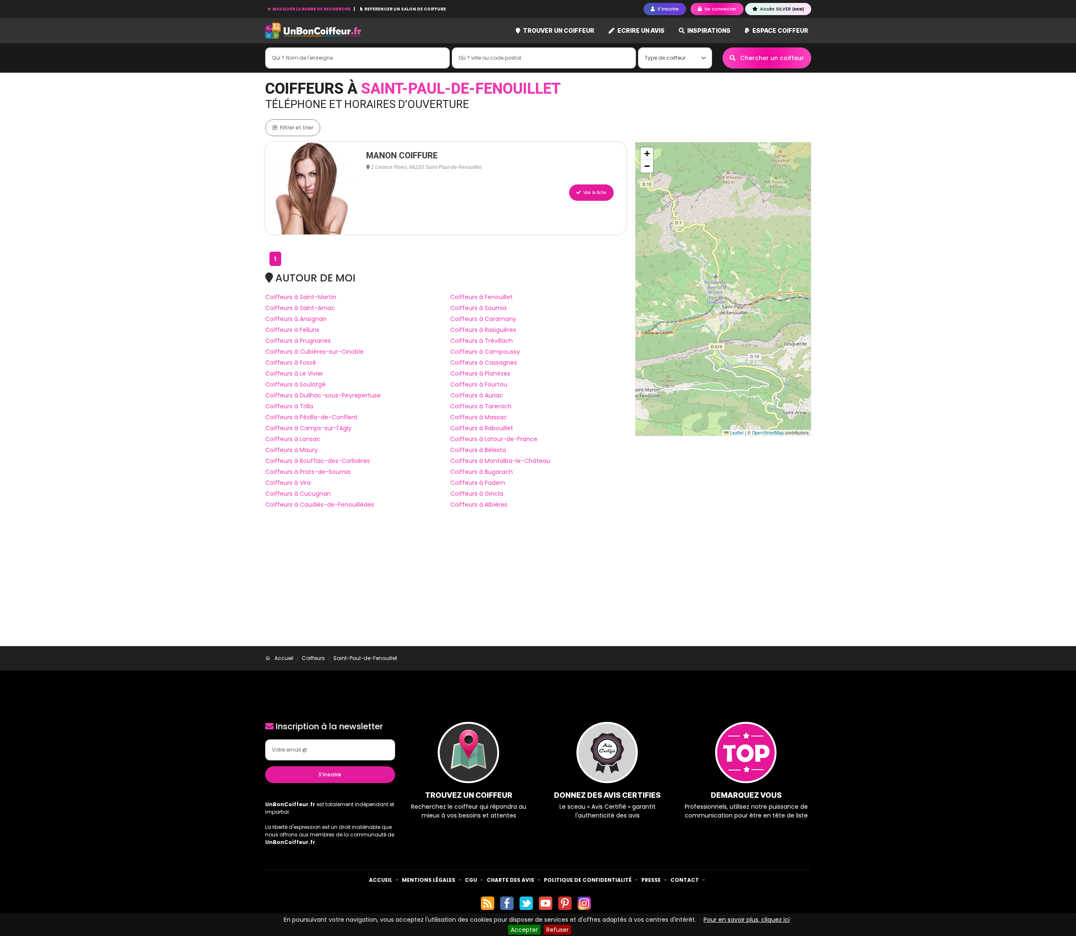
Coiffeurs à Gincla (476, 493)
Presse (651, 879)
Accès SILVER (781, 8)
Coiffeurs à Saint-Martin (300, 297)
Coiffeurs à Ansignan (296, 319)
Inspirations (708, 30)
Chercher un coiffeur (771, 58)
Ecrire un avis (640, 30)
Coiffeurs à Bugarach (481, 472)
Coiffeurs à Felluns (292, 330)
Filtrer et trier (296, 127)
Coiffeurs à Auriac (476, 395)
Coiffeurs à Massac (478, 417)
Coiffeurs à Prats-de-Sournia (308, 472)
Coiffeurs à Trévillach (481, 341)
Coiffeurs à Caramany (483, 319)
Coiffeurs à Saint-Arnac (300, 308)
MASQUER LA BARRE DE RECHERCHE (311, 9)
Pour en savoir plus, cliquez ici (747, 919)
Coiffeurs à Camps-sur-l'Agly (308, 428)
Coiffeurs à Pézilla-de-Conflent (311, 417)
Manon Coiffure (402, 155)
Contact (684, 879)
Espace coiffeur (779, 30)
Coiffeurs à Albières (478, 504)
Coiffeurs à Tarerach (481, 406)
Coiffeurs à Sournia (478, 308)
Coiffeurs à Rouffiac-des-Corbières (317, 461)
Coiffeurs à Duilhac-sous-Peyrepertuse (323, 395)
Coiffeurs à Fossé (290, 362)
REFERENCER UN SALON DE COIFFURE (405, 9)
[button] (647, 153)
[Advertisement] (538, 583)
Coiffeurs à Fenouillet (481, 297)
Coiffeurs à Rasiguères (483, 330)
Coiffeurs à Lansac (292, 439)
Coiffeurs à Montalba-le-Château (500, 461)
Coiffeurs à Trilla (289, 406)
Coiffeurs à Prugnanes (298, 341)
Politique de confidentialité (588, 879)
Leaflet (736, 432)
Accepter (524, 929)
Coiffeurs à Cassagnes (483, 362)
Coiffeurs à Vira (288, 483)
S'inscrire (330, 774)
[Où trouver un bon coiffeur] (313, 31)
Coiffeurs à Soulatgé (295, 384)
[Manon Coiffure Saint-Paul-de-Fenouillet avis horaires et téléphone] (311, 188)
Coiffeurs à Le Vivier (294, 373)
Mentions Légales (428, 879)
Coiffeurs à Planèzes (480, 373)
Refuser (557, 929)
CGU (471, 879)
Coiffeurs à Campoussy (485, 351)
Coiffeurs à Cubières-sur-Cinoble (314, 351)
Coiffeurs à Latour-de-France (494, 439)
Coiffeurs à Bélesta (478, 450)
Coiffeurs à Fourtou (478, 384)
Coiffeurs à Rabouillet (481, 428)
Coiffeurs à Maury (291, 450)
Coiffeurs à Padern (477, 483)
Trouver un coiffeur (558, 30)
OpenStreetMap (768, 432)
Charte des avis (510, 879)
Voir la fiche (594, 192)
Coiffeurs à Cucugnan (298, 493)
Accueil (380, 879)
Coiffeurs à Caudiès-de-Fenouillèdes (319, 504)
